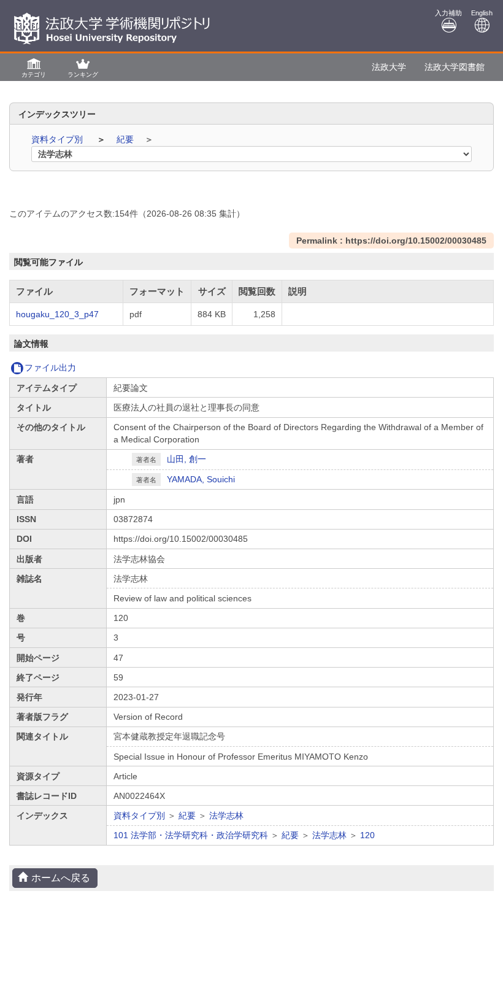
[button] (33, 67)
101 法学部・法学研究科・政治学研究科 (190, 835)
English (482, 13)
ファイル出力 (50, 367)
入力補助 (448, 13)
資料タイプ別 (58, 139)
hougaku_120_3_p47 (57, 314)
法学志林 (226, 815)
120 (367, 835)
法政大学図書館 (454, 67)
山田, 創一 (186, 459)
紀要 (126, 139)
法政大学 (389, 67)
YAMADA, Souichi (201, 479)
